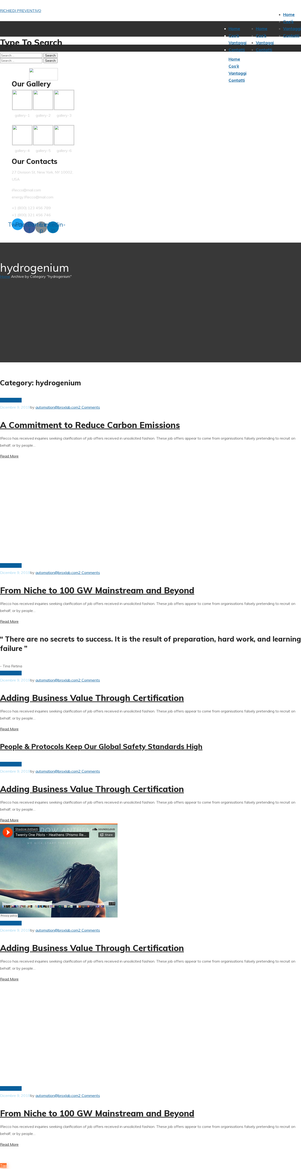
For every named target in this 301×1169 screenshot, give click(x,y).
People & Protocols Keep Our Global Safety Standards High (101, 746)
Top (3, 1165)
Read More (9, 456)
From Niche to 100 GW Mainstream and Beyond (97, 590)
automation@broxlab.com (57, 407)
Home (5, 276)
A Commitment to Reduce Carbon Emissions (90, 425)
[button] (20, 10)
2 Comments (89, 407)
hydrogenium (11, 400)
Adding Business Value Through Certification (92, 698)
